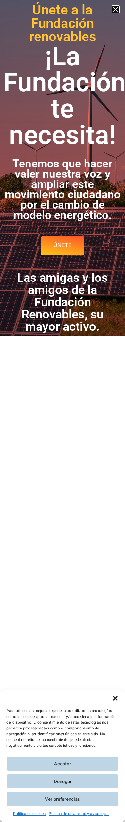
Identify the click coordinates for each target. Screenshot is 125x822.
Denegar (62, 781)
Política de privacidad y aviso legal (79, 814)
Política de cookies (29, 814)
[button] (115, 698)
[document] (62, 411)
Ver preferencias (62, 799)
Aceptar (62, 763)
